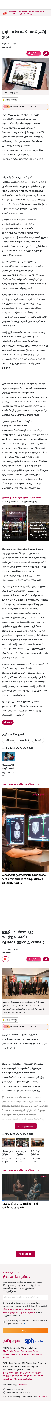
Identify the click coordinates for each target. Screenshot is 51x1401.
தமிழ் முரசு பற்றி (10, 1372)
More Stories (25, 1254)
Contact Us (22, 1385)
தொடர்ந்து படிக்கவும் (25, 1126)
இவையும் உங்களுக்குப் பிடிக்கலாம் (21, 498)
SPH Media (42, 1397)
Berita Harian (23, 1354)
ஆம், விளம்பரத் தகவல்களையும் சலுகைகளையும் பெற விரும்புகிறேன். (26, 1322)
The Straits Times (11, 1351)
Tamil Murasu (36, 1354)
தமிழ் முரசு (9, 740)
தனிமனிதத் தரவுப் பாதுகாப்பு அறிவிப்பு (19, 1312)
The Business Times (29, 1351)
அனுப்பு (25, 1330)
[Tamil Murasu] (12, 1341)
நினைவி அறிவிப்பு (23, 1379)
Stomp (6, 1357)
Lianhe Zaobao (9, 1354)
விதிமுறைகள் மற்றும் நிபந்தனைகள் (18, 1309)
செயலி (38, 740)
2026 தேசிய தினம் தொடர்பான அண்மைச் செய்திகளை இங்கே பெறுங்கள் (26, 12)
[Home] (34, 1341)
